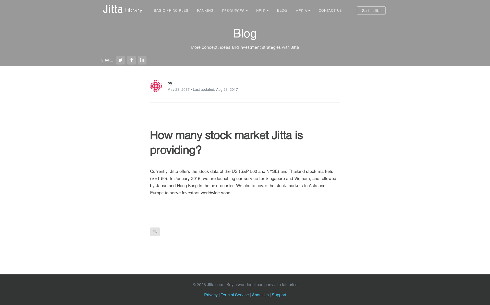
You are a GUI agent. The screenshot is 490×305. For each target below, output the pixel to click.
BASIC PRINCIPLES (171, 10)
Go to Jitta (371, 10)
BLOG (282, 10)
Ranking (205, 10)
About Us (260, 295)
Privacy (211, 295)
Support (279, 295)
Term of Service (235, 295)
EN (155, 231)
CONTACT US (330, 10)
